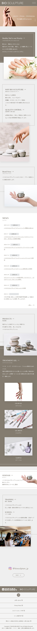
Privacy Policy (17, 605)
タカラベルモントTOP (17, 610)
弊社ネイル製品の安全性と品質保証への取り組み (18, 621)
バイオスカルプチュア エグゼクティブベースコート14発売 (18, 248)
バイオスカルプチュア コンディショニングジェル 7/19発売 (19, 259)
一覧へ (30, 305)
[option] (18, 16)
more (17, 575)
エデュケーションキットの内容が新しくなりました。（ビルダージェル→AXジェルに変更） (19, 278)
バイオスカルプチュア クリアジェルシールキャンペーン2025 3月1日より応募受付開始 (18, 237)
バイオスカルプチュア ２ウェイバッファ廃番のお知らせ (18, 228)
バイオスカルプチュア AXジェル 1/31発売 (15, 288)
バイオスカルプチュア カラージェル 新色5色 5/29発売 (18, 268)
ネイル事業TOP (18, 616)
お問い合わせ (18, 600)
